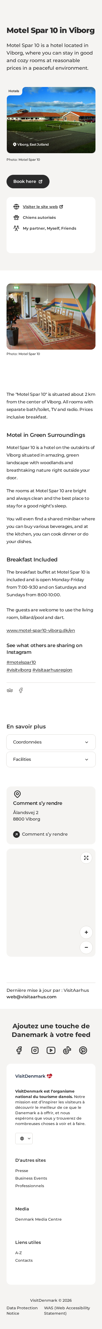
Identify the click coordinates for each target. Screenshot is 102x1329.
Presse (21, 1170)
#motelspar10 (21, 662)
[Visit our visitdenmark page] (51, 1050)
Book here (24, 181)
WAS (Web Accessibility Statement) (67, 1310)
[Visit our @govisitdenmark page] (67, 1050)
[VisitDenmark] (33, 1076)
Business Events (31, 1178)
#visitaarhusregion (52, 669)
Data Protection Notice (22, 1310)
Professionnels (29, 1185)
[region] (51, 903)
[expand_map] (86, 858)
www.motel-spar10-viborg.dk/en (41, 630)
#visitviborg (19, 669)
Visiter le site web (40, 206)
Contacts (24, 1260)
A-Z (18, 1252)
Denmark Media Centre (38, 1219)
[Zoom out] (86, 947)
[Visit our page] (35, 1050)
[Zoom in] (86, 932)
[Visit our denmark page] (19, 1050)
